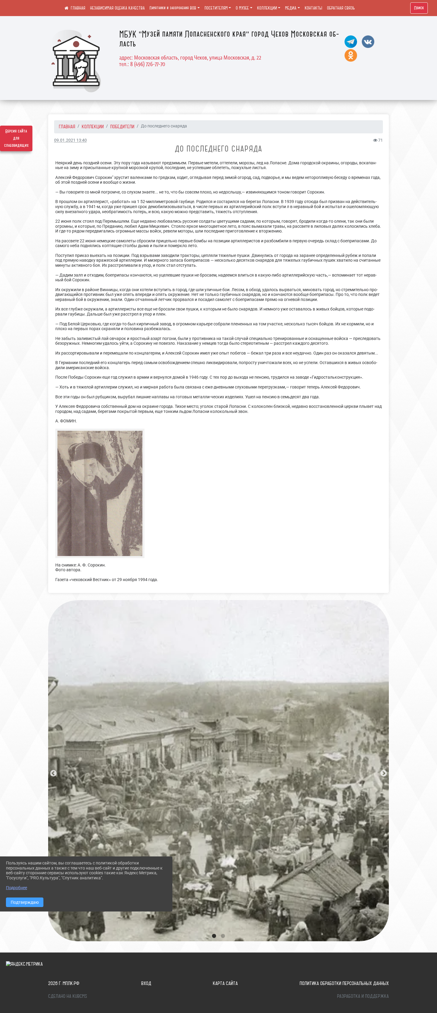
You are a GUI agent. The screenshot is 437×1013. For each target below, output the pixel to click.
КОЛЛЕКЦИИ (267, 8)
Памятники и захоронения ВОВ (173, 8)
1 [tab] (214, 936)
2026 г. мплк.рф (63, 983)
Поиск (419, 8)
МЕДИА (290, 8)
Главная (67, 126)
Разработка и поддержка (363, 996)
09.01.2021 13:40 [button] (70, 140)
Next (383, 773)
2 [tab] (223, 936)
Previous (53, 773)
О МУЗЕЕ (242, 8)
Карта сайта (225, 983)
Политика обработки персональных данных (344, 983)
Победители (122, 126)
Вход (146, 983)
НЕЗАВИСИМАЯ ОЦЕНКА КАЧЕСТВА (117, 8)
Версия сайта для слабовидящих (16, 138)
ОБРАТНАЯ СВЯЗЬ (341, 8)
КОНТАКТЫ (313, 8)
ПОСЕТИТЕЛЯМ (216, 8)
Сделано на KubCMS (67, 996)
